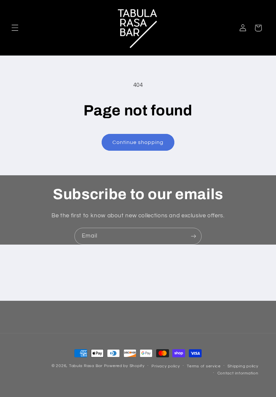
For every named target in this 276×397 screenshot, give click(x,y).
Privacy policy (165, 366)
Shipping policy (243, 366)
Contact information (237, 373)
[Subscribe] (193, 236)
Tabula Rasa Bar (86, 366)
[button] (15, 28)
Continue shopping (138, 142)
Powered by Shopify (124, 366)
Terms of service (204, 366)
